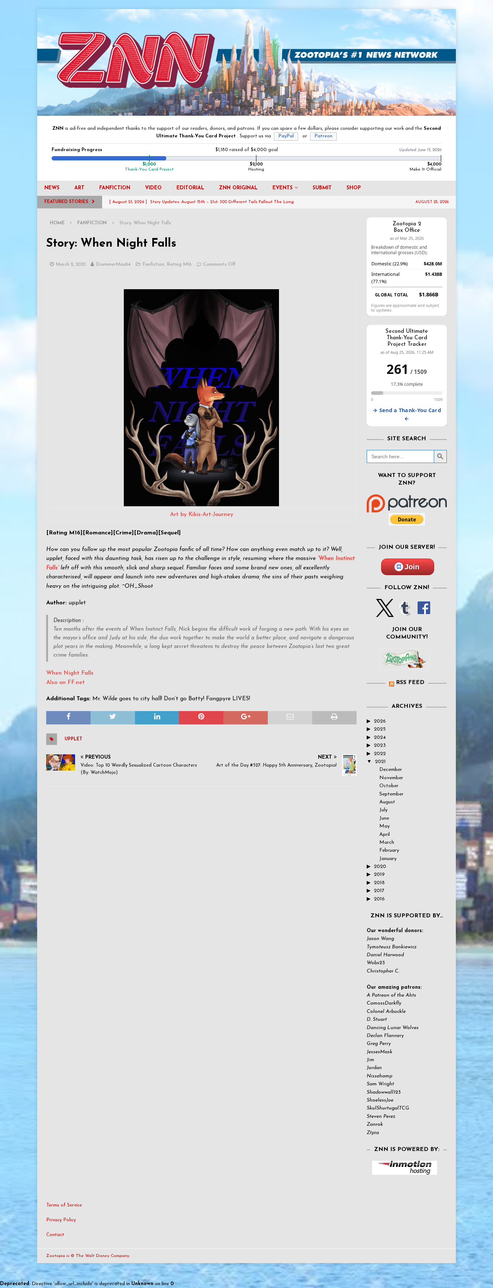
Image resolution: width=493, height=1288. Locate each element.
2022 (380, 754)
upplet (73, 739)
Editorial (190, 188)
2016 (379, 899)
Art (79, 188)
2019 (379, 874)
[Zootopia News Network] (246, 111)
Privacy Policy (61, 1220)
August (387, 802)
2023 (380, 745)
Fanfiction (114, 188)
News (52, 188)
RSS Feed (410, 682)
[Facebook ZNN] (424, 613)
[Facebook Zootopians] (404, 664)
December (390, 769)
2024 (380, 737)
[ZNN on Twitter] (385, 613)
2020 (380, 866)
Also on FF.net (65, 682)
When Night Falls (69, 673)
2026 (380, 721)
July (383, 810)
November (391, 778)
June (384, 818)
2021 (380, 761)
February (389, 850)
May (384, 826)
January (388, 858)
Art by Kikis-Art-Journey (201, 514)
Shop (353, 188)
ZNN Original (238, 188)
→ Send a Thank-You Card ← (406, 414)
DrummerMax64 (113, 264)
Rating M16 (179, 264)
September (391, 794)
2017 (379, 891)
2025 (380, 729)
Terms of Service (64, 1205)
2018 (379, 883)
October (388, 786)
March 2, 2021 (71, 264)
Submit (322, 188)
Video (153, 188)
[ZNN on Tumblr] (404, 613)
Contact (55, 1234)
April (384, 834)
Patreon (323, 136)
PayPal (286, 136)
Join (412, 567)
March (386, 842)
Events (282, 188)
